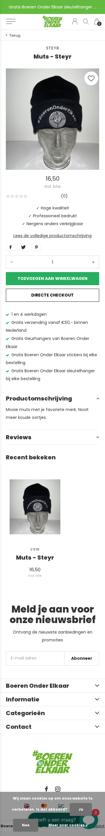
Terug (14, 35)
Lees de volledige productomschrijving (52, 236)
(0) (64, 196)
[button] (11, 21)
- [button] (12, 262)
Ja (80, 809)
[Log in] (74, 21)
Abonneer (81, 658)
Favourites (91, 78)
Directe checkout (52, 295)
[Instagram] (57, 789)
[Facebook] (46, 789)
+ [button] (93, 262)
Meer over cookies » (68, 825)
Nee (25, 825)
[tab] (52, 398)
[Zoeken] (86, 21)
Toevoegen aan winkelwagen (53, 278)
